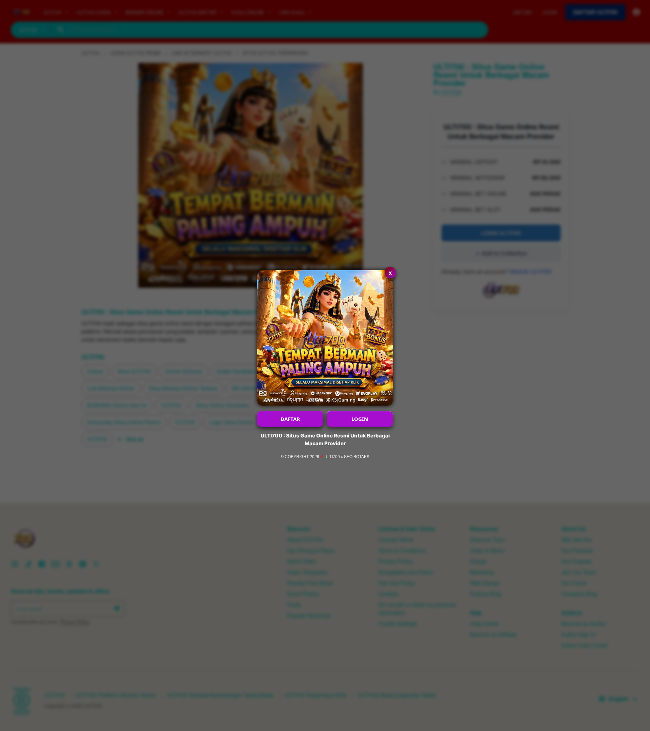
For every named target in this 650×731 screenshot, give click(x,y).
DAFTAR (290, 418)
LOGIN (359, 418)
